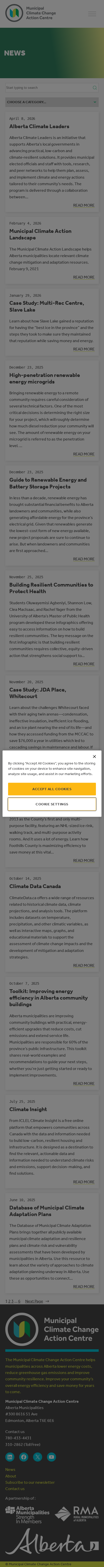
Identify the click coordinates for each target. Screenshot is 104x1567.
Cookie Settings (52, 804)
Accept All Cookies (51, 789)
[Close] (94, 756)
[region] (52, 783)
